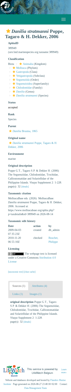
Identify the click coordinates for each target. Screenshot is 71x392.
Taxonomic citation (19, 193)
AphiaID (13, 43)
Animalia (28, 63)
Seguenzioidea (24, 83)
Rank (11, 114)
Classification (16, 59)
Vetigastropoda (24, 75)
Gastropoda (22, 71)
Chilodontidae (24, 87)
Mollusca (21, 67)
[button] (8, 31)
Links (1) (17, 294)
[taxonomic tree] (16, 271)
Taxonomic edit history (22, 221)
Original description (20, 165)
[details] (25, 186)
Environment (16, 153)
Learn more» (64, 371)
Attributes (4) (39, 285)
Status (12, 102)
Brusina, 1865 (25, 131)
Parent (12, 126)
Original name (16, 138)
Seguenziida (23, 79)
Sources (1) (18, 285)
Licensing (13, 248)
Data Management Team (35, 388)
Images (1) (36, 294)
